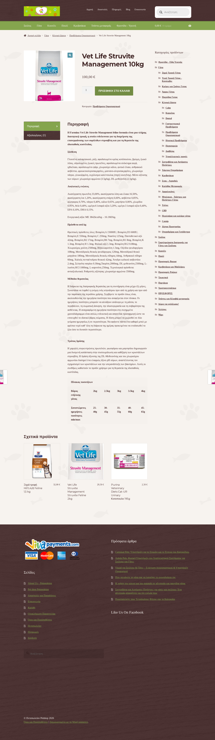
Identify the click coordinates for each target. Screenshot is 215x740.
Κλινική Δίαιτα (59, 35)
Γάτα (39, 25)
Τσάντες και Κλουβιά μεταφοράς (173, 299)
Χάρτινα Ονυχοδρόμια (172, 170)
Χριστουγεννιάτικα (167, 288)
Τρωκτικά (163, 277)
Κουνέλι (51, 25)
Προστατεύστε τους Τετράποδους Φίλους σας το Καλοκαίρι (145, 599)
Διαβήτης (170, 151)
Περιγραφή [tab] (33, 126)
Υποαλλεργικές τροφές (176, 156)
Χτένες (165, 205)
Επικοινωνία (140, 9)
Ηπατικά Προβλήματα (176, 140)
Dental (169, 118)
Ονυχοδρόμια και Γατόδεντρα (176, 232)
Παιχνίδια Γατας (170, 97)
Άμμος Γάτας (168, 92)
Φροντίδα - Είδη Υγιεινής (170, 62)
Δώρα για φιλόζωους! (168, 304)
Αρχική (89, 9)
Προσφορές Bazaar (167, 261)
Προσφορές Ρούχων (167, 272)
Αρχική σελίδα (34, 35)
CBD (164, 210)
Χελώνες (162, 309)
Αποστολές (102, 9)
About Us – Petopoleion (40, 583)
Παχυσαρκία (172, 146)
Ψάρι (160, 315)
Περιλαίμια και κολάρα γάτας (176, 216)
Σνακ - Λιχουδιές (170, 181)
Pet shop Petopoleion (38, 589)
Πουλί (65, 25)
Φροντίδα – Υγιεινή (126, 25)
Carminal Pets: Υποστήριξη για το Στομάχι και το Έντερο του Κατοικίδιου (152, 552)
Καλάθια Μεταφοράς (172, 186)
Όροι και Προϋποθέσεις (40, 619)
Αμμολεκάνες (168, 191)
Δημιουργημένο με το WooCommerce (69, 722)
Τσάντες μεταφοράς (101, 25)
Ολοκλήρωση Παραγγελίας (41, 613)
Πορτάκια (163, 283)
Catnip (165, 221)
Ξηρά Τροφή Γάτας (171, 73)
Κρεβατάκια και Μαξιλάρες (171, 267)
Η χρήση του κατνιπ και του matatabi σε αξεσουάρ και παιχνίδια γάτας (150, 583)
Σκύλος (27, 25)
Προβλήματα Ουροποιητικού (82, 35)
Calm (168, 108)
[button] (70, 55)
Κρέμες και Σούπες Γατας (174, 86)
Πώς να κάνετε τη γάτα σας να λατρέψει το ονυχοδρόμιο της (145, 577)
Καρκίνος (170, 113)
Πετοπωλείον (34, 626)
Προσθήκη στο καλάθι (114, 90)
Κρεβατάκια (80, 25)
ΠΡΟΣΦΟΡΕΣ (165, 293)
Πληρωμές (116, 9)
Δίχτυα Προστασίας (171, 226)
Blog (128, 9)
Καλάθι (31, 607)
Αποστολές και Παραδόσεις (42, 595)
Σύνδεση (32, 638)
